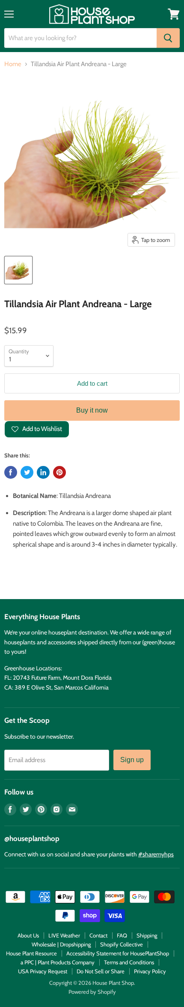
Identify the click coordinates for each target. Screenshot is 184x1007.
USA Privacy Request (42, 971)
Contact (98, 935)
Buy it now (92, 410)
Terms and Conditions (129, 962)
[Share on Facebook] (10, 472)
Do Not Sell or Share (101, 971)
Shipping (147, 935)
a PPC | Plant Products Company (58, 962)
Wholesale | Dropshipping (61, 944)
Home (12, 64)
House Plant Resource (31, 953)
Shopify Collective (121, 944)
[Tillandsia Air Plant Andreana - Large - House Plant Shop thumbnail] (18, 270)
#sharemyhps (156, 854)
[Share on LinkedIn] (43, 472)
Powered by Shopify (92, 991)
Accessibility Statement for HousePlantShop (117, 953)
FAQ (122, 935)
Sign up (132, 759)
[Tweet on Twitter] (27, 472)
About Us (28, 935)
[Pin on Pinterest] (59, 472)
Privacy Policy (150, 971)
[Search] (168, 38)
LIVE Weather (64, 935)
